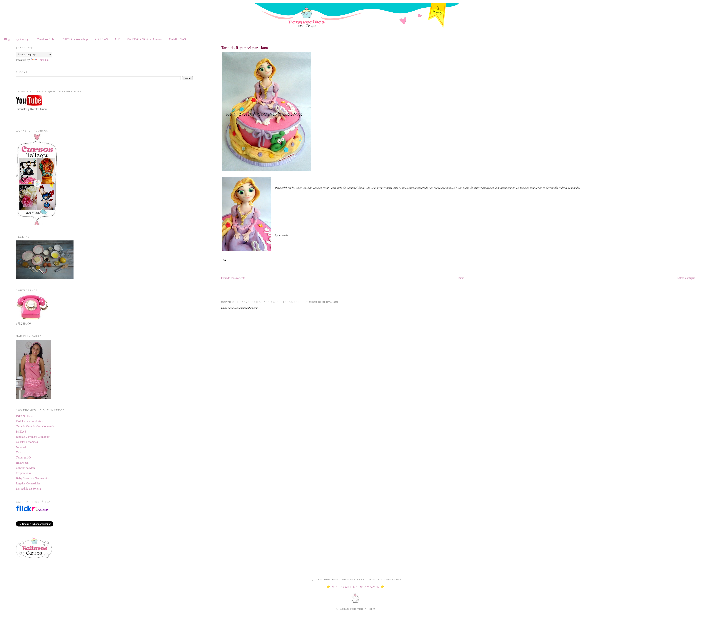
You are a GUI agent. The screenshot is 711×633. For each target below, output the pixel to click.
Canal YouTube (46, 39)
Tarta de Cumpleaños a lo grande (35, 426)
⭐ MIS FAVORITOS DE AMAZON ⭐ (355, 587)
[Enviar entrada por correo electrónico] (224, 260)
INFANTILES (24, 416)
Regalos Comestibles (28, 483)
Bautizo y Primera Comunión (33, 436)
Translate (43, 60)
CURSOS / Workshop (75, 39)
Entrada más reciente (233, 278)
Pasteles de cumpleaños (29, 421)
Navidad (21, 447)
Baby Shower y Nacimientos (32, 478)
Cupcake (21, 452)
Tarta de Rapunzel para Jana (244, 47)
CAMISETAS (177, 39)
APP (117, 39)
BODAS (21, 431)
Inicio (461, 278)
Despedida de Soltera (28, 488)
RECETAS (101, 39)
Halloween (22, 462)
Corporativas (23, 473)
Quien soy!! (23, 39)
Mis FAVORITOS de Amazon (144, 39)
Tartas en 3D (23, 457)
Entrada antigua (686, 278)
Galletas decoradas (27, 442)
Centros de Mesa (26, 468)
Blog (7, 39)
